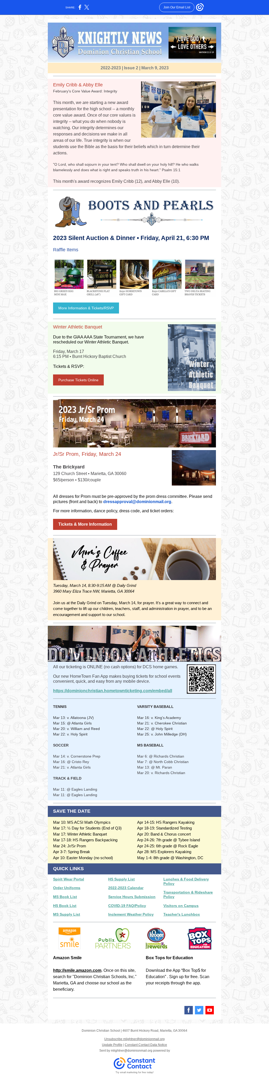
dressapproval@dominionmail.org (137, 501)
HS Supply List (121, 879)
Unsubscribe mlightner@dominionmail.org (134, 1039)
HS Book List (64, 906)
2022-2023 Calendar (125, 888)
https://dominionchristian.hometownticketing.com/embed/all (112, 690)
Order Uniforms (66, 888)
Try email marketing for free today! (135, 1072)
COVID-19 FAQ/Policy (127, 906)
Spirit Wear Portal (68, 879)
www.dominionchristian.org (124, 1008)
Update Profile (112, 1045)
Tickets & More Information (85, 524)
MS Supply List (66, 914)
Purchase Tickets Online (78, 380)
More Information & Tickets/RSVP (86, 308)
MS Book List (65, 897)
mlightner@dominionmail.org (131, 1050)
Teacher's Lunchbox (181, 914)
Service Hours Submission (132, 897)
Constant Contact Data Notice (146, 1045)
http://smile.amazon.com (77, 970)
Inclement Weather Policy (131, 914)
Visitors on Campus (181, 906)
